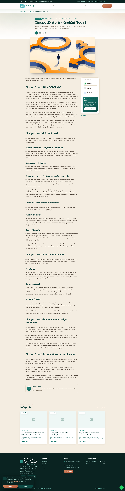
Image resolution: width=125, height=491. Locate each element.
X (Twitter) (89, 88)
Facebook (89, 93)
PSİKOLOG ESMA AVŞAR (72, 6)
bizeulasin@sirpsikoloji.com (46, 1)
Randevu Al (89, 109)
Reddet (25, 486)
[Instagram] (104, 1)
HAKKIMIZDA (47, 6)
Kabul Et (10, 486)
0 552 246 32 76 (33, 1)
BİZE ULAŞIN (97, 6)
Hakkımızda (45, 461)
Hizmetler (44, 463)
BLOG (90, 6)
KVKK (104, 488)
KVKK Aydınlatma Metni (15, 481)
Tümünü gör (100, 408)
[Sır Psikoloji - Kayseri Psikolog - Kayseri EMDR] (27, 6)
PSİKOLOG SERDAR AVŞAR (58, 6)
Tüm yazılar (85, 115)
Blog (30, 11)
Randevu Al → (107, 6)
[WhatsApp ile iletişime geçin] (122, 487)
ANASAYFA (39, 6)
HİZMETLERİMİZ (83, 6)
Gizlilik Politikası (98, 488)
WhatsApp (89, 83)
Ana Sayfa (23, 11)
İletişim (43, 468)
